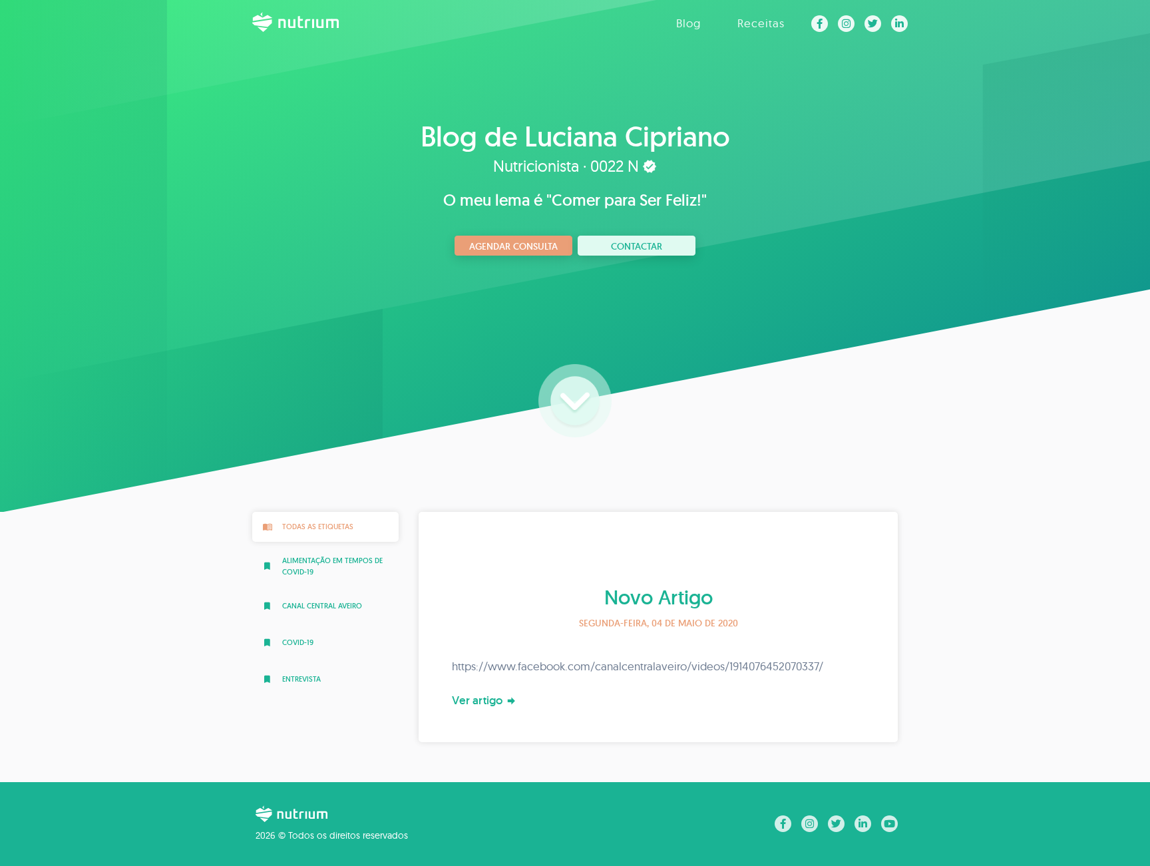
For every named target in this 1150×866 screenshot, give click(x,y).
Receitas (761, 23)
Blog (688, 23)
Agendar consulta (513, 246)
